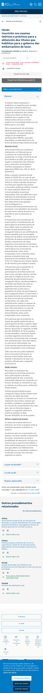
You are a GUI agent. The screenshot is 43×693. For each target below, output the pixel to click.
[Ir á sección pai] (3, 21)
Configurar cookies (21, 678)
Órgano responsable (13, 481)
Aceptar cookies (21, 689)
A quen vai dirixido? (12, 465)
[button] (35, 4)
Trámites (21, 617)
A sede (21, 624)
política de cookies (9, 672)
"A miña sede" (34, 490)
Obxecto (8, 96)
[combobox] (15, 58)
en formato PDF (35, 493)
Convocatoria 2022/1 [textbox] (9, 58)
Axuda (21, 630)
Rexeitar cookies (21, 683)
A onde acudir (10, 473)
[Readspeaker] (40, 21)
